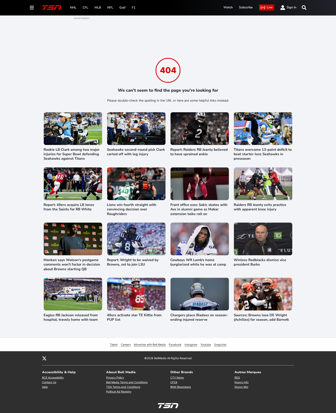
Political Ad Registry (118, 391)
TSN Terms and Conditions (123, 387)
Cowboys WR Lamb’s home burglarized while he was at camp (198, 262)
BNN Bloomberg (180, 387)
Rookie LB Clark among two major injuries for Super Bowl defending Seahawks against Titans (71, 154)
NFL (110, 7)
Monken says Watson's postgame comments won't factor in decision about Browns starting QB (72, 264)
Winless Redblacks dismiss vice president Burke (260, 262)
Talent (114, 344)
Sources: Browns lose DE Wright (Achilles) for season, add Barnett (261, 317)
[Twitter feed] (44, 358)
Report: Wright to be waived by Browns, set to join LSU (132, 262)
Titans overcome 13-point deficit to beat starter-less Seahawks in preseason (263, 154)
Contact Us (49, 382)
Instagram (191, 344)
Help (45, 387)
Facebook (175, 344)
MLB (97, 7)
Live (270, 7)
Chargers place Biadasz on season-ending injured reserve (199, 317)
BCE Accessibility (53, 377)
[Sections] (32, 7)
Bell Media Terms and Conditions (127, 382)
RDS (237, 377)
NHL (73, 7)
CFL (85, 7)
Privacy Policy (115, 377)
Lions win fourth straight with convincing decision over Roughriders (131, 209)
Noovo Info (241, 382)
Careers (126, 344)
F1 (134, 7)
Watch (228, 7)
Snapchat (220, 344)
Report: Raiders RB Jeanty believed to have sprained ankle (199, 151)
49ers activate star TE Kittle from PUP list (134, 317)
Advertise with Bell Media (150, 344)
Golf (122, 7)
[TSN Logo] (51, 7)
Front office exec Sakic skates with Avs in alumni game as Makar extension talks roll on (199, 209)
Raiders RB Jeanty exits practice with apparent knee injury (260, 207)
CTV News (177, 377)
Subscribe (246, 7)
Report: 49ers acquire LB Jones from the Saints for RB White (69, 207)
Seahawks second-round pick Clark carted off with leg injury (136, 151)
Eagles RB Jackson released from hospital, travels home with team (71, 317)
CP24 (173, 382)
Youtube (205, 344)
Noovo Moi (241, 387)
